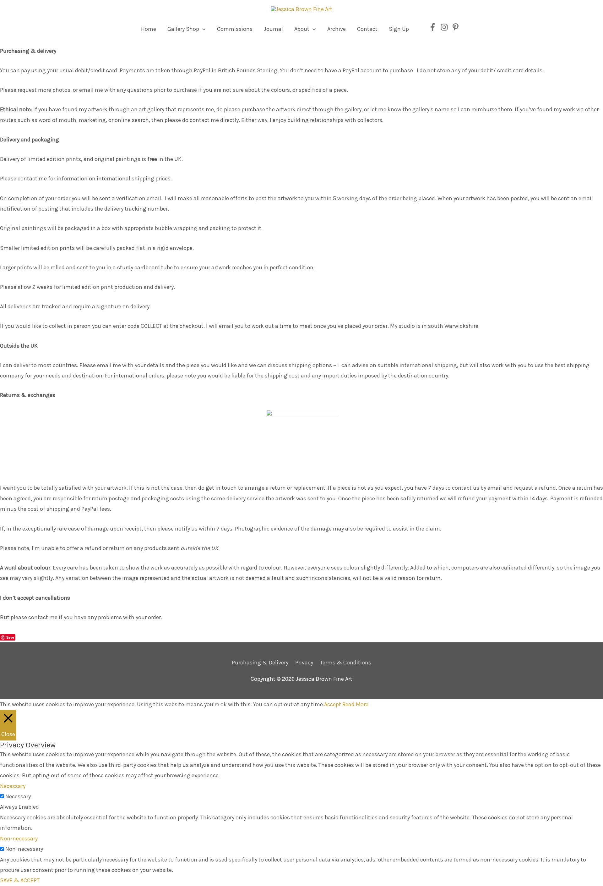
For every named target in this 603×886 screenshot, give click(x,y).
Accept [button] (332, 704)
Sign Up (399, 28)
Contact (367, 28)
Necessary (18, 796)
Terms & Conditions (345, 662)
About (301, 28)
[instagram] (445, 27)
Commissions (235, 28)
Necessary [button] (12, 786)
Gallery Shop (183, 28)
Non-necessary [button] (19, 838)
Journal (273, 28)
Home (148, 28)
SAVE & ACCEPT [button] (20, 880)
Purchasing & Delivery (260, 662)
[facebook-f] (434, 27)
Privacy (304, 662)
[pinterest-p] (457, 27)
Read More (355, 704)
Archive (336, 28)
